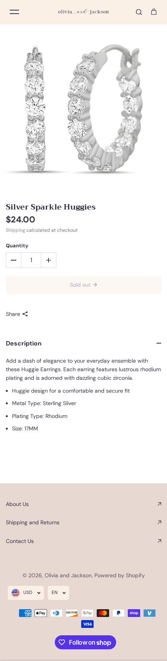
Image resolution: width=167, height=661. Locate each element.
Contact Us (20, 541)
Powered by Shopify (119, 575)
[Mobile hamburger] (14, 11)
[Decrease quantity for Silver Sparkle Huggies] (13, 260)
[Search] (139, 11)
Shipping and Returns (32, 522)
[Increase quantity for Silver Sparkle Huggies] (48, 260)
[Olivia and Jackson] (83, 12)
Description (24, 343)
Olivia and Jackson (68, 575)
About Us (17, 504)
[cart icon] (153, 11)
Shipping (15, 230)
